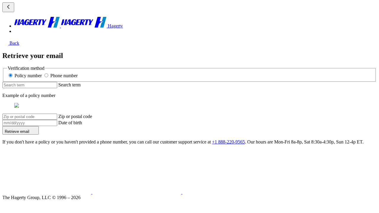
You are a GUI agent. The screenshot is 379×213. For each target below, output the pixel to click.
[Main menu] (8, 7)
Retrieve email (17, 131)
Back (13, 43)
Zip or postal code (75, 116)
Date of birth (70, 122)
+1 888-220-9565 (228, 141)
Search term (69, 84)
